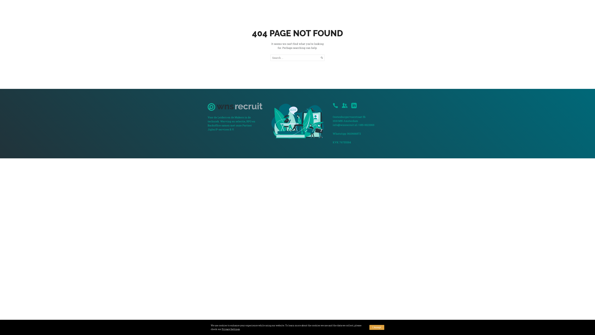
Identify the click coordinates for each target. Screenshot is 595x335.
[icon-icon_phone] (336, 106)
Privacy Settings (231, 329)
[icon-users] (345, 106)
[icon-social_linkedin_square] (354, 106)
